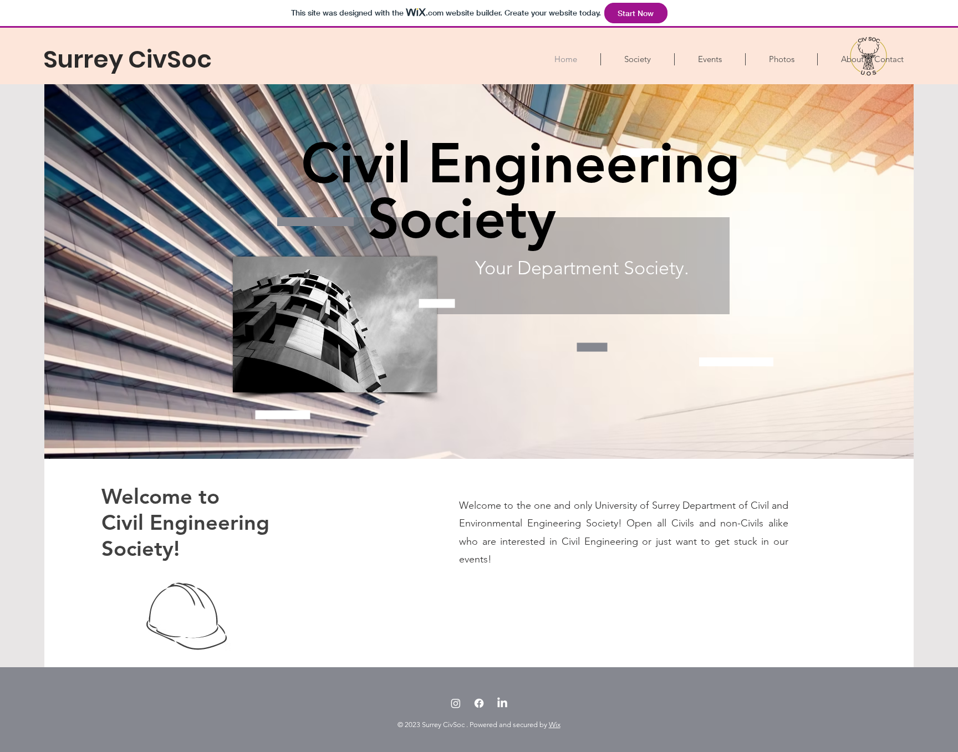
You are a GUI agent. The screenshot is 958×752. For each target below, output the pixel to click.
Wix (554, 724)
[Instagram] (456, 703)
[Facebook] (479, 703)
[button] (637, 59)
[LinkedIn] (502, 703)
